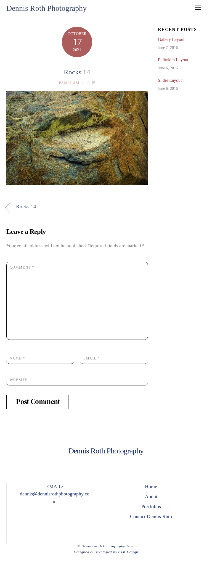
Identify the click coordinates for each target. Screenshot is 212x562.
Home (151, 486)
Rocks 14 (77, 72)
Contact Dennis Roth (151, 516)
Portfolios (151, 506)
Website (19, 380)
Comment (22, 267)
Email (91, 358)
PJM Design (128, 552)
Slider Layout (170, 80)
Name (17, 358)
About (151, 496)
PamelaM (69, 83)
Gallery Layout (171, 39)
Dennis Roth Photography (103, 546)
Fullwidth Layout (173, 59)
